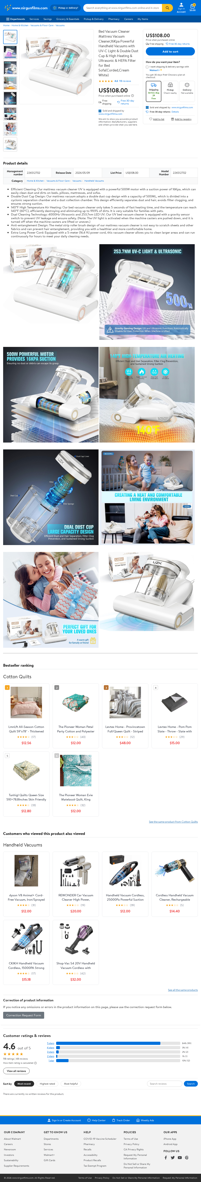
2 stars (50, 1056)
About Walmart (12, 1138)
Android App (170, 1144)
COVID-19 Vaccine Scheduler (100, 1138)
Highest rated (47, 1083)
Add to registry (183, 119)
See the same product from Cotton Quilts (173, 821)
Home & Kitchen (20, 25)
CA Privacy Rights (133, 1149)
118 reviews (125, 80)
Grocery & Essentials (67, 19)
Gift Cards (49, 1160)
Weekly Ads (147, 1120)
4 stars (50, 1047)
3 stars (50, 1051)
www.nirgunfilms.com (110, 114)
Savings (48, 19)
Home (6, 25)
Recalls (87, 1149)
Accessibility (91, 1155)
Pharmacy (114, 19)
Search (191, 1083)
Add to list (158, 119)
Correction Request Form (23, 1015)
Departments (17, 19)
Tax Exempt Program (95, 1165)
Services (34, 19)
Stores (47, 1144)
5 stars (50, 1043)
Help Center (99, 1120)
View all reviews (16, 1071)
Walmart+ (49, 1155)
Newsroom (10, 1149)
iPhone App (170, 1138)
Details (175, 111)
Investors (9, 1155)
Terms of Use (131, 1138)
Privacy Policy (131, 1144)
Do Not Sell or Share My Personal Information (137, 1165)
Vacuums (60, 25)
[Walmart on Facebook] (166, 1157)
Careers (128, 19)
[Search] (167, 8)
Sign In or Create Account (66, 1120)
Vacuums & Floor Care (41, 25)
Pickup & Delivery (94, 19)
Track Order (123, 1120)
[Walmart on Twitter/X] (173, 1157)
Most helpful (71, 1083)
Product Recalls (92, 1160)
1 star (51, 1060)
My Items (143, 19)
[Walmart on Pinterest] (187, 1157)
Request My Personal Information (135, 1156)
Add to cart (170, 51)
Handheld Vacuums (94, 180)
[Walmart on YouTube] (180, 1157)
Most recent (24, 1083)
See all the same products (183, 990)
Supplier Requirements (16, 1165)
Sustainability (11, 1160)
